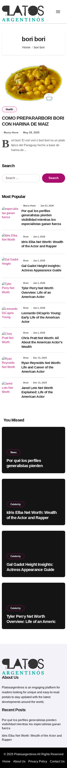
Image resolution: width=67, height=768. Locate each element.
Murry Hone (11, 132)
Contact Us (57, 761)
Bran (25, 236)
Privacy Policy (37, 761)
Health (9, 109)
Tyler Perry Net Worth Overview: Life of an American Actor (37, 292)
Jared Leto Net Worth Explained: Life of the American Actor (37, 392)
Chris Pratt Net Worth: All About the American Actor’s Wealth (41, 342)
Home (6, 761)
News (13, 452)
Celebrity (15, 504)
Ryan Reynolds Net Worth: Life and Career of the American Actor (41, 367)
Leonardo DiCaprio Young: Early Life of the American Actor (41, 317)
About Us (19, 761)
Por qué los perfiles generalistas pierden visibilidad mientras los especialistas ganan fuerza (31, 724)
